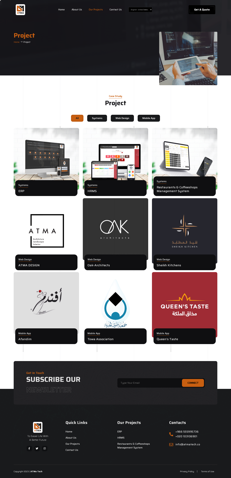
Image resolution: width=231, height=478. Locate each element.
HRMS (120, 438)
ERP (119, 432)
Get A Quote (202, 10)
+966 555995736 (187, 432)
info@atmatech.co (188, 444)
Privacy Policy (187, 471)
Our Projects (96, 9)
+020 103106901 (186, 436)
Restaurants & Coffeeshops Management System (133, 446)
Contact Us (116, 9)
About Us (77, 9)
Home (61, 9)
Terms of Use (207, 471)
